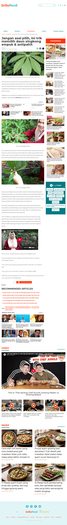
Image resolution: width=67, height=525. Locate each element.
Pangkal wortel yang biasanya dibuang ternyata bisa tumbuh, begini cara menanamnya (54, 128)
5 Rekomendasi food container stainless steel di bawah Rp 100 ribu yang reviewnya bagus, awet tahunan (55, 65)
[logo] (9, 5)
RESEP (50, 192)
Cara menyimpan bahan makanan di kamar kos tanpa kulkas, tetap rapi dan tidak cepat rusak (59, 84)
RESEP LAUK (60, 195)
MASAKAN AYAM (58, 192)
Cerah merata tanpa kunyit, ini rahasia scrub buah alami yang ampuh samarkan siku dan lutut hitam (54, 160)
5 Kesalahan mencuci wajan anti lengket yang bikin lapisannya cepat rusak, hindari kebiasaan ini (59, 92)
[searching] (54, 5)
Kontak (13, 517)
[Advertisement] (33, 20)
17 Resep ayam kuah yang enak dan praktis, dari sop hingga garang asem (15, 485)
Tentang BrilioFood (22, 517)
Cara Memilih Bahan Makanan (22, 307)
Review (17, 31)
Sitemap (58, 517)
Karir (52, 517)
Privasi (32, 517)
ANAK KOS (55, 202)
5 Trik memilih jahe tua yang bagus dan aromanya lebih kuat (18, 300)
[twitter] (62, 5)
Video (44, 31)
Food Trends (9, 309)
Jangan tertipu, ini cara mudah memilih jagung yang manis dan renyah (21, 292)
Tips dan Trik (35, 307)
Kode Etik (46, 517)
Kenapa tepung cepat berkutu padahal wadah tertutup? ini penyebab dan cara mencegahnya (59, 101)
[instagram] (60, 5)
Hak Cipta (39, 517)
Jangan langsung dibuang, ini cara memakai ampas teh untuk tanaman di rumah (55, 143)
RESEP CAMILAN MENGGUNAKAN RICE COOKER (55, 206)
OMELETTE (56, 209)
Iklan (7, 517)
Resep (6, 31)
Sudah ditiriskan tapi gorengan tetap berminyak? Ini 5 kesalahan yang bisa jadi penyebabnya (59, 109)
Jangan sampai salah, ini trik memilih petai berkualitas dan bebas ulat (21, 295)
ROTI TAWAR (51, 195)
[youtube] (64, 5)
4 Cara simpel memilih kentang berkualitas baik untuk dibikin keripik (21, 297)
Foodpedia (31, 31)
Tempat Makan (58, 31)
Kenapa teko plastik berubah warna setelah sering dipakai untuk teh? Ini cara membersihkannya (59, 75)
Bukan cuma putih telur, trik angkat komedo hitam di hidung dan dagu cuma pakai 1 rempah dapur (55, 176)
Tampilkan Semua (25, 282)
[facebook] (58, 5)
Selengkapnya (61, 349)
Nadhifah (4, 48)
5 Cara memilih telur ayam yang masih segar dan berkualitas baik (20, 303)
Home (3, 34)
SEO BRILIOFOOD (59, 189)
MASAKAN (50, 189)
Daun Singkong (9, 307)
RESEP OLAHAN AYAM (56, 199)
